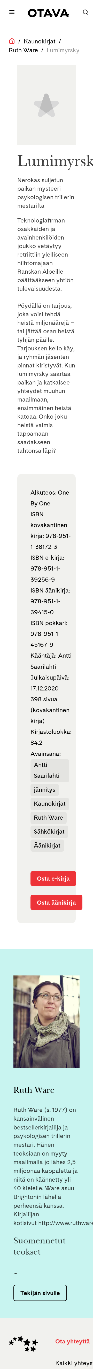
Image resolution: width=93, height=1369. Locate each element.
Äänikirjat (47, 845)
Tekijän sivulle (40, 1293)
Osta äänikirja (56, 902)
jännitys (44, 789)
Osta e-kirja (53, 878)
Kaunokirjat (40, 41)
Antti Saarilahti (46, 770)
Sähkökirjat (49, 831)
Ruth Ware (23, 50)
